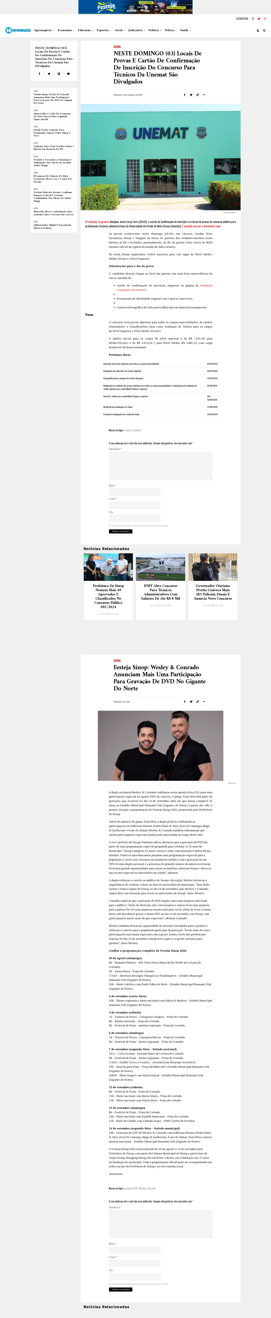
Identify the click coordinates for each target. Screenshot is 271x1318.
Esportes (103, 30)
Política (154, 30)
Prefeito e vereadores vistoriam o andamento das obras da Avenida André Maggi (52, 162)
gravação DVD (131, 1156)
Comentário (115, 449)
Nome (112, 485)
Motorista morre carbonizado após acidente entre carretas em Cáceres (54, 213)
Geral (118, 30)
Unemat (137, 430)
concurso (128, 430)
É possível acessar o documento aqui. (201, 226)
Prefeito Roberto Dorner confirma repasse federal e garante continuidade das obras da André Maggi (53, 197)
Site (111, 512)
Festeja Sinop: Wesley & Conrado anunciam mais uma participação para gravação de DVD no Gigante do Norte (53, 99)
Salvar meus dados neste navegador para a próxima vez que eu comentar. (140, 525)
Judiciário (135, 30)
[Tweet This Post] (49, 73)
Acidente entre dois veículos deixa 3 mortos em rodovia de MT (54, 148)
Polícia (169, 30)
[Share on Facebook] (39, 73)
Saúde (184, 30)
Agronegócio (43, 30)
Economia (65, 30)
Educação (84, 30)
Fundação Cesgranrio (98, 222)
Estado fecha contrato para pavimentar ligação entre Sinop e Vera (52, 133)
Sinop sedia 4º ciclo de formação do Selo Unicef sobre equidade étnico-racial (52, 116)
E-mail (113, 499)
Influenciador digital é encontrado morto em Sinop (52, 226)
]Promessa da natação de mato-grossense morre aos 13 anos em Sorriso (52, 179)
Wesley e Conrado (147, 1156)
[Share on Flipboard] (58, 73)
